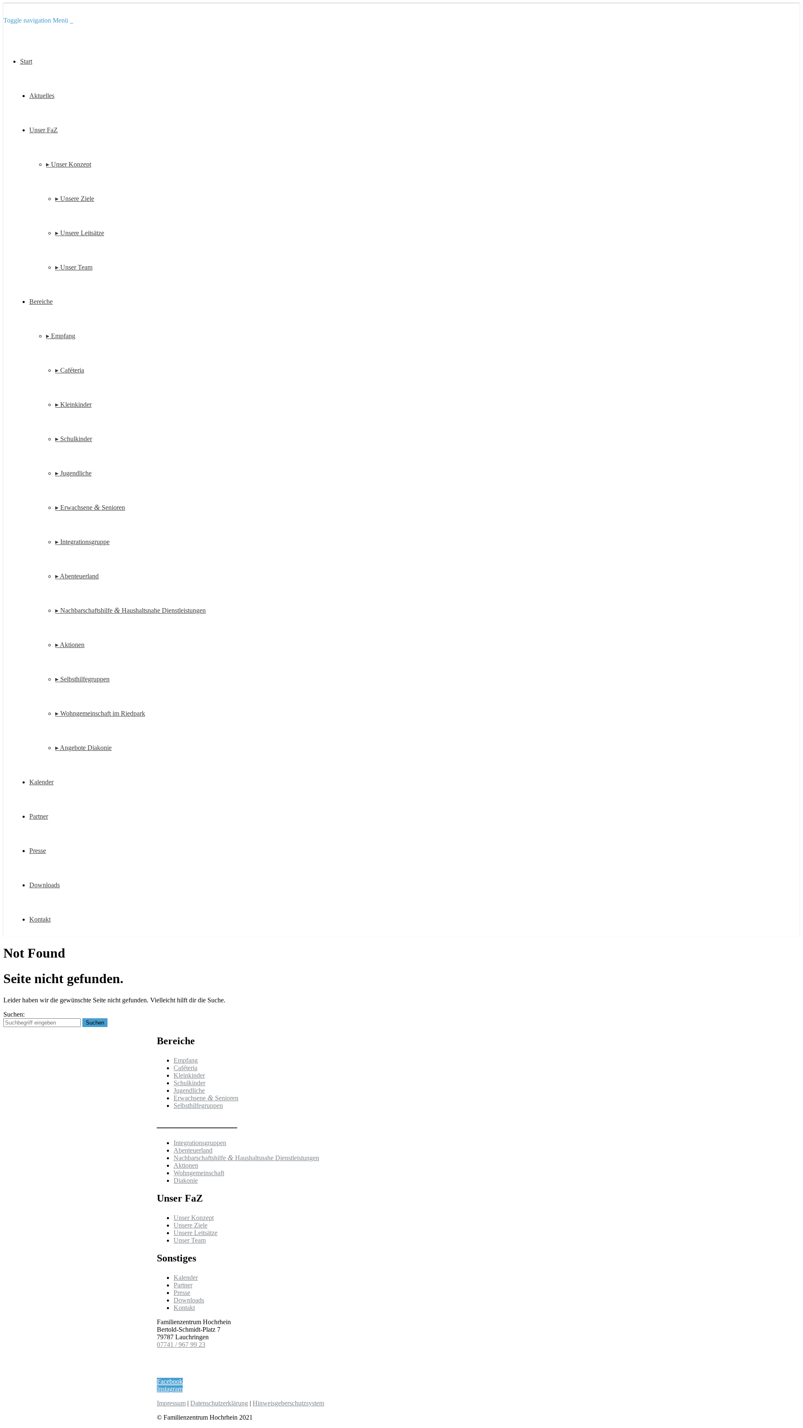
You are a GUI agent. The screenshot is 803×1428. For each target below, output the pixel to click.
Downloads (44, 885)
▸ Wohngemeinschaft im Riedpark (100, 713)
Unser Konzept (194, 1217)
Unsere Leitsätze (195, 1232)
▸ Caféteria (69, 370)
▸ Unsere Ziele (74, 198)
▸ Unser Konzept (68, 164)
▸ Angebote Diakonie (83, 747)
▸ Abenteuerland (77, 576)
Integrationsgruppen (200, 1142)
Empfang (186, 1060)
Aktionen (186, 1165)
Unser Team (190, 1240)
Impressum (171, 1403)
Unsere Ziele (190, 1225)
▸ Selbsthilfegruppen (82, 679)
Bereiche (41, 301)
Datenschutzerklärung (219, 1403)
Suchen (95, 1023)
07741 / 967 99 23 (181, 1344)
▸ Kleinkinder (73, 404)
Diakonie (186, 1180)
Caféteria (185, 1067)
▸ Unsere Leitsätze (79, 232)
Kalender (41, 782)
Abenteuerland (193, 1150)
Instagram (170, 1388)
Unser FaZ (43, 130)
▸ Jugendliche (73, 473)
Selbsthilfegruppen (198, 1105)
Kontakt (40, 919)
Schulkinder (189, 1082)
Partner (38, 816)
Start (26, 61)
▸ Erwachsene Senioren (90, 507)
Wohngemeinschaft (199, 1172)
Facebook (170, 1381)
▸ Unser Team (73, 267)
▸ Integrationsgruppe (82, 541)
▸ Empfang (60, 335)
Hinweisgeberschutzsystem (288, 1403)
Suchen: (14, 1014)
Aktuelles (41, 95)
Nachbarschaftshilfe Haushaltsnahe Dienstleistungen (246, 1157)
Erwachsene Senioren (206, 1098)
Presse (37, 850)
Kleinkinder (189, 1075)
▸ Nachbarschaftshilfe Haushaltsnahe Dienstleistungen (130, 610)
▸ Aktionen (69, 644)
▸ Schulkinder (73, 438)
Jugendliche (189, 1090)
